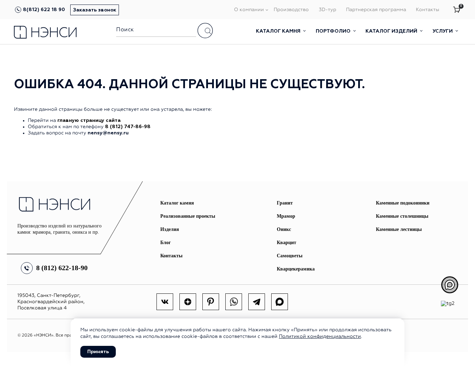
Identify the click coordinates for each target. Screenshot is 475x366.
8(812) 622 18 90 (44, 9)
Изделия (169, 229)
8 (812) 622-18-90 (62, 268)
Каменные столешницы (402, 216)
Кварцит (286, 242)
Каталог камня (279, 31)
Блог (165, 242)
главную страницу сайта (89, 120)
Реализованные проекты (187, 216)
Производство (291, 9)
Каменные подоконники (402, 203)
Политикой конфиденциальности (320, 336)
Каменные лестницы (399, 229)
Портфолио (334, 31)
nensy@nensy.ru (108, 133)
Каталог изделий (392, 31)
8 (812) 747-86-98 (128, 126)
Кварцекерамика (296, 269)
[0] (456, 10)
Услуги (443, 31)
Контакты (427, 9)
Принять (98, 351)
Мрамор (286, 216)
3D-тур (327, 9)
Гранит (285, 203)
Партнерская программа (376, 9)
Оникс (284, 229)
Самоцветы (290, 255)
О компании (249, 9)
